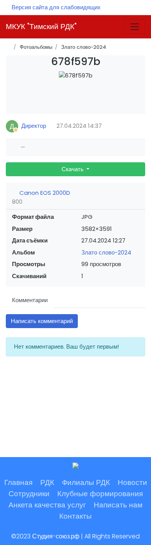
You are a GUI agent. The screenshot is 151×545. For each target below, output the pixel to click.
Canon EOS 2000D (44, 193)
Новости (132, 482)
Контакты (75, 516)
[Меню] (134, 26)
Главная (18, 482)
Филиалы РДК (86, 482)
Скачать (73, 169)
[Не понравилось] (31, 147)
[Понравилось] (14, 147)
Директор (33, 126)
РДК (47, 482)
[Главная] (8, 47)
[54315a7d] (75, 85)
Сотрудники (29, 493)
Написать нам (118, 505)
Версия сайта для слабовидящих (56, 7)
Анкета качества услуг (47, 505)
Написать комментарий (42, 321)
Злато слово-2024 (106, 252)
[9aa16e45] (75, 97)
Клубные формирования (100, 493)
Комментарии (30, 300)
